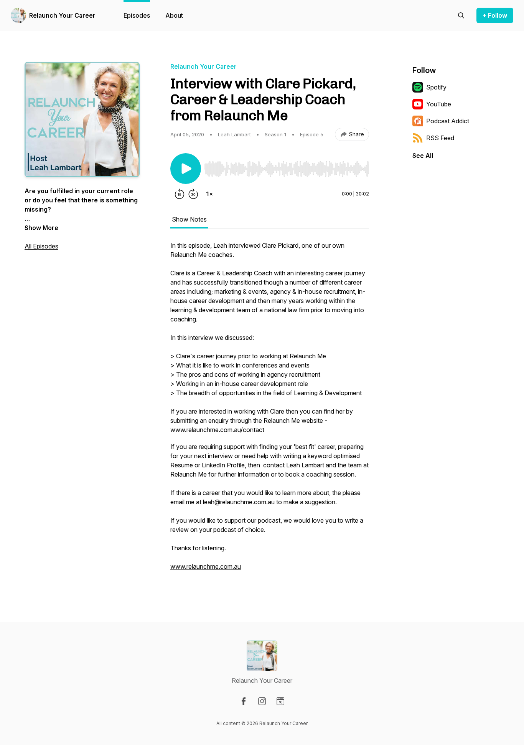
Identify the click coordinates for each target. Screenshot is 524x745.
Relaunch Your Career (62, 15)
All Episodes (41, 246)
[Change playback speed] (209, 194)
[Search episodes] (461, 15)
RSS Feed (440, 138)
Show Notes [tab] (189, 219)
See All (422, 155)
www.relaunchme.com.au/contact (217, 430)
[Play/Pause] (185, 168)
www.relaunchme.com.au (205, 566)
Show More (41, 228)
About (174, 15)
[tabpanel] (269, 410)
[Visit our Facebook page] (243, 701)
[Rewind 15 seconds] (179, 194)
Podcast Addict (447, 121)
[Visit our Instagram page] (262, 701)
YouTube (438, 104)
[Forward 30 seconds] (193, 194)
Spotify (436, 87)
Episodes (137, 15)
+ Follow (495, 15)
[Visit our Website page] (280, 701)
